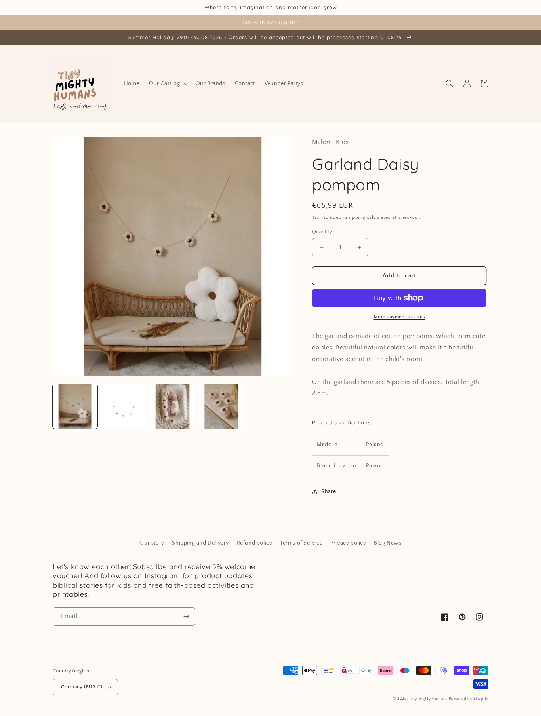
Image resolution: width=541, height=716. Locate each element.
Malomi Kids (330, 142)
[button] (167, 83)
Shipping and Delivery (200, 543)
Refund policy (254, 543)
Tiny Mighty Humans (428, 699)
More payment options (399, 316)
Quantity (322, 231)
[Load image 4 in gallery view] (221, 406)
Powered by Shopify (468, 699)
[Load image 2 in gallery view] (123, 406)
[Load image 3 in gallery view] (172, 406)
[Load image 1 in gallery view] (75, 406)
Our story (151, 543)
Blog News (387, 543)
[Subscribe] (186, 616)
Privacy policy (348, 543)
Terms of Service (301, 543)
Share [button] (328, 491)
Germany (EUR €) (81, 686)
